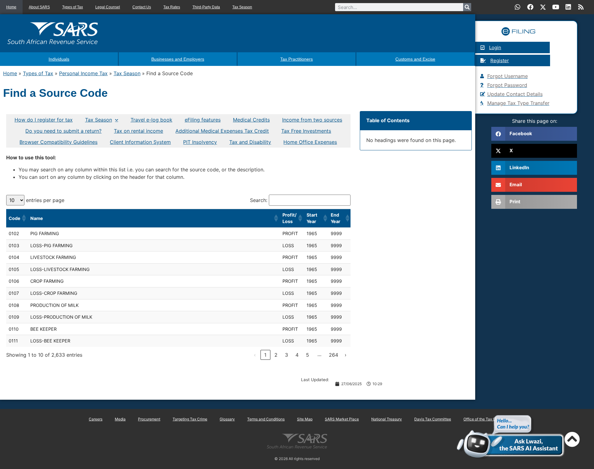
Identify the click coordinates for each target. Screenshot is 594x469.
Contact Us (141, 7)
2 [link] (276, 355)
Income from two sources (312, 120)
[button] (23, 218)
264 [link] (333, 355)
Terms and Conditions (266, 419)
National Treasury (386, 419)
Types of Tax (72, 7)
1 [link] (265, 355)
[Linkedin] (568, 7)
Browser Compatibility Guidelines (58, 142)
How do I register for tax (44, 120)
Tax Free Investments (306, 131)
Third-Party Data (206, 7)
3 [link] (286, 355)
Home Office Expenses (310, 142)
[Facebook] (530, 7)
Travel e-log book (151, 120)
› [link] (345, 355)
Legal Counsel (107, 7)
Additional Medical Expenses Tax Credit (222, 131)
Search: (258, 200)
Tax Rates (171, 7)
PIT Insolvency (200, 142)
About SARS (39, 7)
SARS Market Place (342, 419)
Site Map (304, 419)
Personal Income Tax (83, 73)
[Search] (467, 7)
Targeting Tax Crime (190, 419)
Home (11, 7)
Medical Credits (251, 120)
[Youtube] (555, 7)
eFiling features (203, 120)
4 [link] (297, 355)
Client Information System (140, 142)
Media (120, 419)
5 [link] (307, 355)
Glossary (227, 419)
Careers (95, 419)
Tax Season (242, 7)
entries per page (45, 200)
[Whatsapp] (517, 7)
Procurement (149, 419)
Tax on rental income (138, 131)
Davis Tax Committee (432, 419)
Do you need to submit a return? (63, 131)
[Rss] (581, 7)
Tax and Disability (250, 142)
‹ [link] (255, 355)
